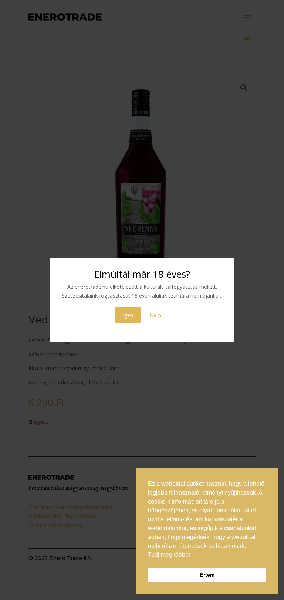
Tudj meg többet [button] (169, 555)
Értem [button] (207, 575)
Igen (128, 315)
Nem (155, 315)
